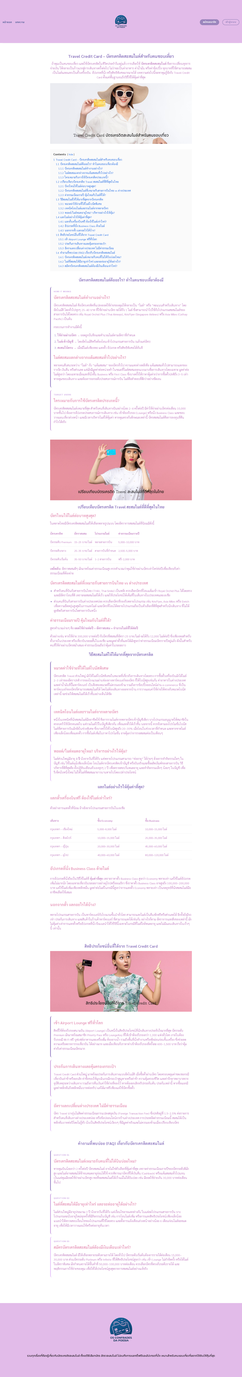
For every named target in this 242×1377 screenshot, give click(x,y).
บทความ (20, 22)
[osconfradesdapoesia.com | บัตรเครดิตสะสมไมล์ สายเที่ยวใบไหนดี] (121, 21)
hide (71, 154)
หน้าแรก (7, 22)
